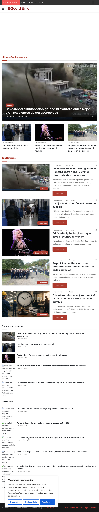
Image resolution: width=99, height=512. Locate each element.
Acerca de (74, 508)
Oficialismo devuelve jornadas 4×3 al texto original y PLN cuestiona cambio (74, 298)
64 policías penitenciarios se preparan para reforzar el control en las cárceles (82, 148)
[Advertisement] (49, 37)
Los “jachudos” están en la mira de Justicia (15, 147)
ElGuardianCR (49, 508)
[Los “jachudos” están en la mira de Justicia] (16, 132)
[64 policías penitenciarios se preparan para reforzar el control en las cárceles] (82, 132)
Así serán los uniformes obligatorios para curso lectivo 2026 (44, 423)
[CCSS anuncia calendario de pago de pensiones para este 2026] (8, 413)
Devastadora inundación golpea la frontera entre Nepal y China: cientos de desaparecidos (74, 172)
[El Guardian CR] (19, 8)
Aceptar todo (47, 502)
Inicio (67, 508)
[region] (31, 491)
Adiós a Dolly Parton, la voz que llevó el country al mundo (42, 2)
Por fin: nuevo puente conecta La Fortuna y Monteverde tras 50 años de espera (52, 452)
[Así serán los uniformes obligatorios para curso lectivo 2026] (8, 428)
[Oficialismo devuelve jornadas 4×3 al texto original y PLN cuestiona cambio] (8, 389)
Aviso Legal (84, 508)
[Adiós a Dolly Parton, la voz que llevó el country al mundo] (49, 132)
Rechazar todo (31, 502)
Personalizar (15, 502)
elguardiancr (11, 116)
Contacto (93, 508)
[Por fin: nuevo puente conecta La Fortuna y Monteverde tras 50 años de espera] (8, 457)
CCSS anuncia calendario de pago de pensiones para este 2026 (45, 408)
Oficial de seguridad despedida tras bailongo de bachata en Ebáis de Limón (50, 437)
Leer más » (60, 193)
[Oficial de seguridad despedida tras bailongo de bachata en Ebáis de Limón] (8, 442)
